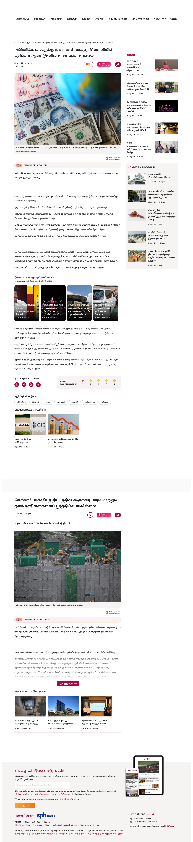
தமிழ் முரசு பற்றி (22, 834)
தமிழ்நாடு (56, 19)
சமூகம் (99, 19)
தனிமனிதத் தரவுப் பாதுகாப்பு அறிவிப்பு (50, 794)
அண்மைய (22, 19)
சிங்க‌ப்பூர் (39, 19)
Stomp (96, 825)
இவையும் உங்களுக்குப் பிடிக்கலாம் (34, 277)
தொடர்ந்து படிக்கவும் (68, 683)
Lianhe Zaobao (58, 825)
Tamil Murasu (85, 825)
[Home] (46, 815)
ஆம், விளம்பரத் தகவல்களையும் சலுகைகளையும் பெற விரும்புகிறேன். (48, 799)
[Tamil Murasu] (24, 815)
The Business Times (41, 825)
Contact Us (149, 814)
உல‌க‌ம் (86, 19)
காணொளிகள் (141, 19)
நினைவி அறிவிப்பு (117, 834)
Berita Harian (72, 825)
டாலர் (48, 402)
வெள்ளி (35, 402)
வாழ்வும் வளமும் (117, 19)
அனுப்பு (25, 805)
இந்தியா (72, 19)
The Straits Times (23, 825)
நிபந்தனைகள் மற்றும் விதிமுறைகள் (49, 834)
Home (16, 42)
